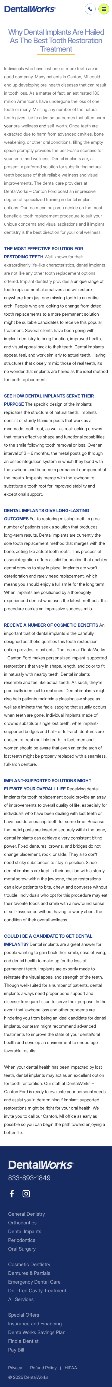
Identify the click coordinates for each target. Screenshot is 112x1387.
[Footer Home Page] (41, 1165)
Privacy (15, 1367)
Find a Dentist (23, 1341)
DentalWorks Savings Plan (37, 1332)
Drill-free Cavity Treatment (37, 1290)
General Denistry (26, 1214)
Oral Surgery (22, 1249)
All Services (21, 1299)
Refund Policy (43, 1367)
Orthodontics (22, 1222)
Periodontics (21, 1240)
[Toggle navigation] (103, 9)
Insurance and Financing (35, 1323)
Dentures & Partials (29, 1273)
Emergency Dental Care (34, 1282)
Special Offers (23, 1315)
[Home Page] (30, 9)
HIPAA (71, 1367)
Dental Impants (24, 1231)
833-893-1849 (89, 9)
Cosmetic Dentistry (29, 1264)
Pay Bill (16, 1350)
